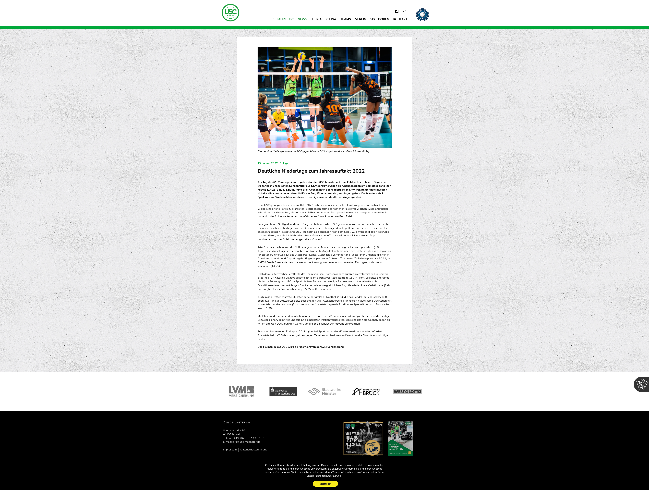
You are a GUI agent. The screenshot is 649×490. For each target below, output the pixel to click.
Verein (360, 19)
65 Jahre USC (283, 19)
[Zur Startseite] (231, 12)
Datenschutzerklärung (253, 449)
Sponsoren (379, 19)
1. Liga (316, 19)
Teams (345, 19)
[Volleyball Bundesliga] (422, 14)
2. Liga (331, 19)
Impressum (230, 449)
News (302, 19)
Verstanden (325, 484)
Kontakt (400, 19)
